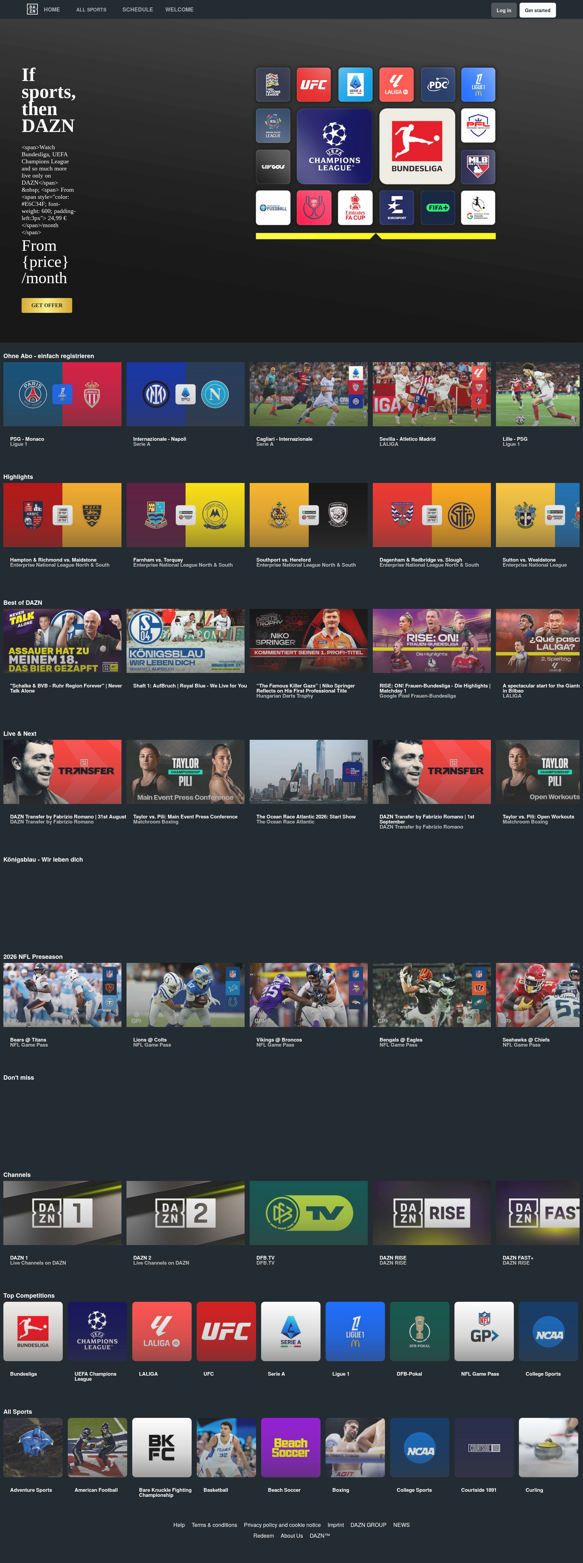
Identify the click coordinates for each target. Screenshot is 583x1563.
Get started (538, 10)
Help (179, 1525)
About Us (292, 1535)
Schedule (137, 9)
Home (52, 9)
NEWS (401, 1525)
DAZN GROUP (369, 1525)
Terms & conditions (214, 1525)
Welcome (179, 9)
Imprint (336, 1525)
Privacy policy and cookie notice (282, 1525)
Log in (504, 10)
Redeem (263, 1535)
